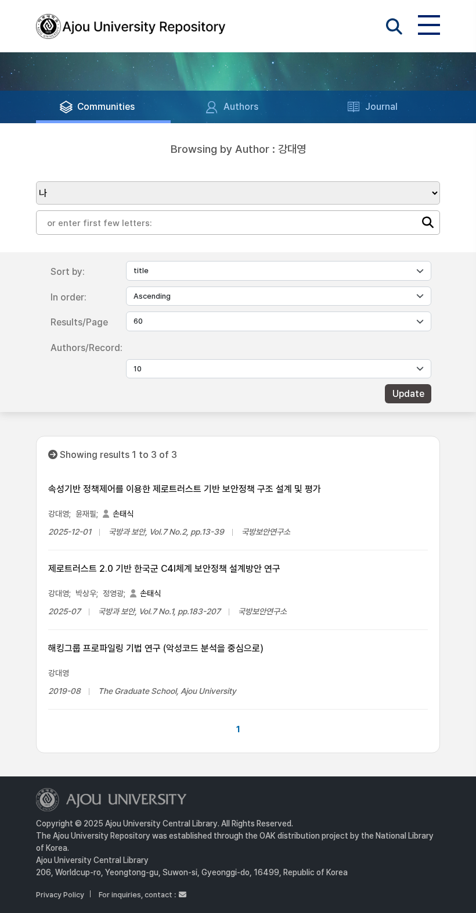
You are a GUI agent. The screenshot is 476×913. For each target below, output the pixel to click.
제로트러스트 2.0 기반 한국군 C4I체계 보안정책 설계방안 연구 (164, 568)
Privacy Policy (60, 894)
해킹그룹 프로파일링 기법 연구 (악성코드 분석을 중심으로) (156, 648)
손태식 (123, 513)
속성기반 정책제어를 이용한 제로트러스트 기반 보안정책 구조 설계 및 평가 (184, 489)
